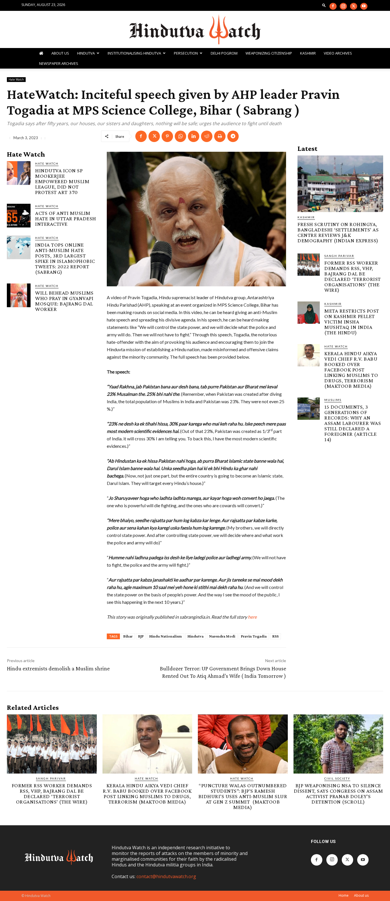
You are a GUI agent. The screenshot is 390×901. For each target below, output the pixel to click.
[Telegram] (233, 136)
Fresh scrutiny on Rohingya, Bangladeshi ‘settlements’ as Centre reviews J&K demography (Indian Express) (338, 232)
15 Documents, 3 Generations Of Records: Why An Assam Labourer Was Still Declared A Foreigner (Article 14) (352, 423)
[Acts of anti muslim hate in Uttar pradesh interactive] (19, 215)
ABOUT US (60, 53)
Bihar (127, 636)
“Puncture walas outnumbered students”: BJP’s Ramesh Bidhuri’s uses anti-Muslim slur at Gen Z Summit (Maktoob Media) (243, 796)
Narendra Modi (222, 636)
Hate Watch (16, 79)
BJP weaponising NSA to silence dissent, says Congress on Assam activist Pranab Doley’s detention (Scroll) (338, 793)
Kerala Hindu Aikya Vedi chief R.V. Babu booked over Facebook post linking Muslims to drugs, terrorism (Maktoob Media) (351, 369)
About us (361, 895)
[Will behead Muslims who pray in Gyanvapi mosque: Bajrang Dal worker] (19, 295)
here (252, 617)
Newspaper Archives (58, 63)
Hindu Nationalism (165, 636)
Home (344, 895)
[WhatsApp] (180, 136)
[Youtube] (363, 6)
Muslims (332, 399)
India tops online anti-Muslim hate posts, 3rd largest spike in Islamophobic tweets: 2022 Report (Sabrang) (65, 258)
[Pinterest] (167, 136)
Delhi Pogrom (224, 53)
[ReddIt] (206, 136)
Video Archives (338, 53)
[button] (324, 5)
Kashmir (308, 53)
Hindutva (86, 53)
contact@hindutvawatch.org (166, 876)
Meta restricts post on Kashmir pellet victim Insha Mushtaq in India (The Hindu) (351, 321)
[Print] (220, 136)
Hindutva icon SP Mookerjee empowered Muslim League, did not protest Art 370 (62, 181)
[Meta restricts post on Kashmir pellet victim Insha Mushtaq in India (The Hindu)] (308, 312)
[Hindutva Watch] (195, 29)
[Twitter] (353, 6)
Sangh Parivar (339, 255)
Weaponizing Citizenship (269, 53)
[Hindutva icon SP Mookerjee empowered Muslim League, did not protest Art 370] (19, 173)
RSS (275, 636)
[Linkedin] (193, 136)
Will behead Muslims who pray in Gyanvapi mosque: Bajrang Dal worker (64, 301)
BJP (141, 636)
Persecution (186, 53)
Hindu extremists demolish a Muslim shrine (58, 668)
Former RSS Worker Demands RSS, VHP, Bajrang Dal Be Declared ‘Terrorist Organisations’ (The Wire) (352, 276)
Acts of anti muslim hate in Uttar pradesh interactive (65, 218)
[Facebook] (333, 6)
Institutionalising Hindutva (134, 53)
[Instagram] (343, 6)
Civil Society (337, 778)
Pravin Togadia (254, 636)
